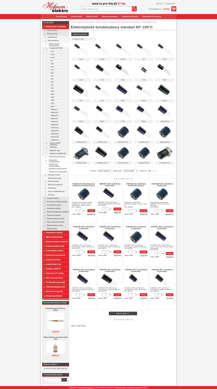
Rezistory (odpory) (55, 185)
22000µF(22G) (123, 163)
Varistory (51, 195)
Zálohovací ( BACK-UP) (58, 153)
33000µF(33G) (144, 163)
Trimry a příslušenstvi (56, 191)
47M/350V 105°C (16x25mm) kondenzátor (109, 270)
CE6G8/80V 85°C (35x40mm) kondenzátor (162, 184)
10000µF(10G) (81, 163)
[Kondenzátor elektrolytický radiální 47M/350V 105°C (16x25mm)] (110, 280)
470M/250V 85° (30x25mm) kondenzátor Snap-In (136, 184)
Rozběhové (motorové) (58, 169)
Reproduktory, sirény (55, 225)
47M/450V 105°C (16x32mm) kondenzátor (109, 227)
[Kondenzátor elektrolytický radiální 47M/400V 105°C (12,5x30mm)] (83, 280)
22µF (165, 80)
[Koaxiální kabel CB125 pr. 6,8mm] (55, 321)
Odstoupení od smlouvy (152, 16)
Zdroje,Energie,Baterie (55, 255)
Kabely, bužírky (53, 198)
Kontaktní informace (130, 16)
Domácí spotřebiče (54, 296)
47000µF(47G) (164, 163)
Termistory (52, 188)
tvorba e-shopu (120, 387)
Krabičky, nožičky (54, 208)
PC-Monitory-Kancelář (55, 282)
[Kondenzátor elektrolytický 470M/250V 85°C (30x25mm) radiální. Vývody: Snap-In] (136, 194)
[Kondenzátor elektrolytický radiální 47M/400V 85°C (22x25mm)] (136, 237)
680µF (144, 121)
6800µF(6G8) (165, 142)
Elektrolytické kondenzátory (54, 44)
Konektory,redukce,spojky (57, 201)
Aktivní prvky (52, 30)
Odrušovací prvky (55, 178)
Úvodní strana (61, 16)
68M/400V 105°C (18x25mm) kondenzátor (109, 184)
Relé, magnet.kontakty (55, 222)
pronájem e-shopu (134, 387)
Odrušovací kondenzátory (54, 165)
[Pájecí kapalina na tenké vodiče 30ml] (55, 347)
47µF (102, 101)
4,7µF (102, 80)
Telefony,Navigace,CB (55, 287)
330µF (102, 121)
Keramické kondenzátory (54, 161)
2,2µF (165, 59)
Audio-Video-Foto (53, 264)
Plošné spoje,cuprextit (55, 218)
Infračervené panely (54, 291)
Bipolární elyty (55, 150)
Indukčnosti (52, 37)
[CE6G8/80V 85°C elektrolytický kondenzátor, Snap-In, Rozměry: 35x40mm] (162, 194)
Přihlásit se (159, 3)
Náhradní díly (52, 229)
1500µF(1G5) (81, 142)
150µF (164, 101)
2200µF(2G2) (102, 142)
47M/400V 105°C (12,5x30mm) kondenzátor (84, 270)
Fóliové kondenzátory (57, 157)
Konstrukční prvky (54, 205)
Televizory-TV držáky (55, 273)
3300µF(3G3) (123, 142)
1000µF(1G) (164, 121)
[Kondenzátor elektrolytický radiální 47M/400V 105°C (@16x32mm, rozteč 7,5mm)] (162, 237)
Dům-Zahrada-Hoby (54, 278)
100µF (144, 101)
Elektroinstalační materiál (57, 242)
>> (132, 179)
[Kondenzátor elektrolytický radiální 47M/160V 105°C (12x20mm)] (162, 280)
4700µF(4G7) (144, 142)
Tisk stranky (81, 325)
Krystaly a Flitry (54, 175)
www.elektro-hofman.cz (86, 387)
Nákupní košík (91, 16)
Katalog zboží (76, 16)
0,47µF (122, 59)
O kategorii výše (78, 39)
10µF (144, 80)
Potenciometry (53, 181)
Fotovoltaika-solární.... (55, 251)
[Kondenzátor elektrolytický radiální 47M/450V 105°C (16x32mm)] (110, 237)
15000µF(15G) (102, 163)
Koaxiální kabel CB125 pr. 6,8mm (56, 309)
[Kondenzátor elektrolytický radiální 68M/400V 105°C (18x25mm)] (110, 194)
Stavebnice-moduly (54, 233)
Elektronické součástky (56, 27)
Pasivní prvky (52, 34)
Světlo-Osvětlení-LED (55, 246)
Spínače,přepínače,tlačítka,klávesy (57, 212)
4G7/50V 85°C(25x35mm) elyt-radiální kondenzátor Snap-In (83, 184)
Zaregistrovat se (170, 3)
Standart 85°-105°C (56, 48)
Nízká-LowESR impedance (55, 143)
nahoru (73, 325)
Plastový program (54, 215)
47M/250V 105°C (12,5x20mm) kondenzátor (136, 270)
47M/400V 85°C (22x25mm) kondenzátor (136, 227)
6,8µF (123, 80)
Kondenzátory (53, 40)
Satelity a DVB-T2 (53, 269)
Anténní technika (53, 260)
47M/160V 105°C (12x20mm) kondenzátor (162, 270)
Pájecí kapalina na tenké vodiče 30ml (55, 338)
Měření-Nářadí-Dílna (54, 237)
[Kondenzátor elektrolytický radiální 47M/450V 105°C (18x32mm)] (83, 237)
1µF (143, 59)
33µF (81, 101)
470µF (123, 121)
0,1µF (81, 59)
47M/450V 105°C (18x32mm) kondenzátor (83, 227)
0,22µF (102, 59)
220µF (81, 121)
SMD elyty (53, 147)
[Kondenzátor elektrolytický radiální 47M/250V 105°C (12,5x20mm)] (136, 280)
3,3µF (81, 80)
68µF (123, 101)
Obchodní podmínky (110, 16)
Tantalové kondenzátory (58, 172)
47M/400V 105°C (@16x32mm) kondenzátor (162, 227)
